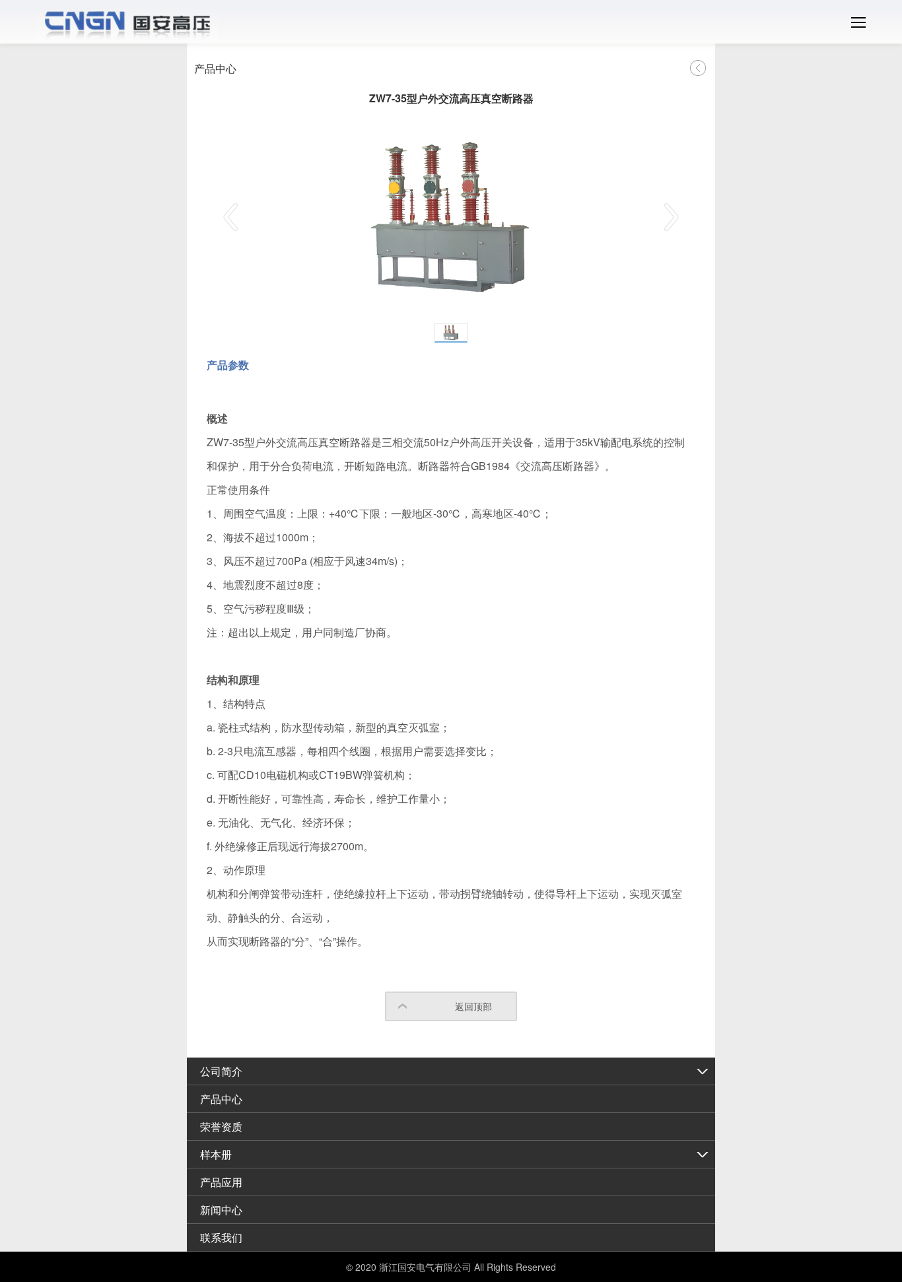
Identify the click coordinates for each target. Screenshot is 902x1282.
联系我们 (221, 1237)
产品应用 (221, 1182)
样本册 (216, 1154)
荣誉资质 (221, 1126)
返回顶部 (473, 1006)
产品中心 (221, 1098)
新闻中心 (221, 1209)
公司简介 (221, 1071)
